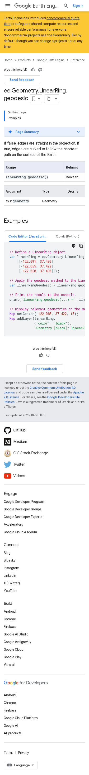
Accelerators (13, 524)
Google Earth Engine (51, 60)
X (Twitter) (12, 583)
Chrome (10, 619)
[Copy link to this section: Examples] (32, 221)
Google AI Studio (16, 634)
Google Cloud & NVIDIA (20, 532)
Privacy (23, 753)
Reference (78, 60)
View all (9, 665)
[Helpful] (33, 69)
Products (24, 60)
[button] (44, 131)
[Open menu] (7, 5)
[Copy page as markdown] (48, 99)
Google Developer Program (24, 502)
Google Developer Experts (23, 517)
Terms (9, 753)
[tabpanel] (44, 289)
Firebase (10, 627)
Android (10, 611)
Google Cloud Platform (21, 718)
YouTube (10, 591)
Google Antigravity (17, 642)
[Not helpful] (40, 69)
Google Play (12, 657)
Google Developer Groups (23, 509)
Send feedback (22, 80)
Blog (7, 553)
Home (8, 60)
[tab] (28, 236)
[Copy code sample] (81, 246)
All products (13, 733)
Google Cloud (13, 649)
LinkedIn (10, 575)
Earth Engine (46, 6)
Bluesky (9, 560)
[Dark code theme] (73, 246)
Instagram (11, 568)
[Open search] (66, 6)
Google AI (11, 725)
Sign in (78, 6)
